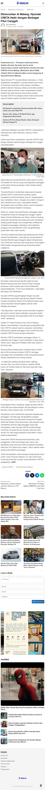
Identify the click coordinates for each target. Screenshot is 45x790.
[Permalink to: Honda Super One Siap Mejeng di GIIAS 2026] (11, 555)
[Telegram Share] (37, 475)
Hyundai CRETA (7, 467)
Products (3, 767)
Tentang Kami (5, 769)
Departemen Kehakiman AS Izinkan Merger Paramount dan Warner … (24, 741)
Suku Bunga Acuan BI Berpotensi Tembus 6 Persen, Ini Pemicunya (32, 542)
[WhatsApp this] (42, 475)
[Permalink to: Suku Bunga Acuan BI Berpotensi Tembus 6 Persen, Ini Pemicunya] (34, 532)
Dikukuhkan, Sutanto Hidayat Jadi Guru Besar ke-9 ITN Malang (11, 484)
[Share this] (27, 475)
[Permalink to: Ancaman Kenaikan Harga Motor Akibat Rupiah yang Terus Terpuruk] (34, 555)
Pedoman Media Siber (8, 761)
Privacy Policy (5, 764)
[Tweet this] (32, 475)
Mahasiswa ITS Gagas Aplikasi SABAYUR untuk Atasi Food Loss (33, 484)
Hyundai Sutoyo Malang (24, 467)
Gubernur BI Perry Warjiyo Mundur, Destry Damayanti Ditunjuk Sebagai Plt (10, 542)
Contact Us (4, 755)
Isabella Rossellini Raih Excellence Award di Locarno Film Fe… (25, 716)
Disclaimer (4, 758)
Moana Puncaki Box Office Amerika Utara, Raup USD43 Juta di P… (24, 732)
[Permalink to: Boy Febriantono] (3, 25)
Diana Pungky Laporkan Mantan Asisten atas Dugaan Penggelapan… (25, 724)
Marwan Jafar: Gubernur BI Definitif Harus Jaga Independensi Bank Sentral (19, 115)
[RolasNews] (22, 3)
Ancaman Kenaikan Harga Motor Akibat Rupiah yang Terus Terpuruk (33, 565)
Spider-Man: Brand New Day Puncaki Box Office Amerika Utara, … (22, 708)
